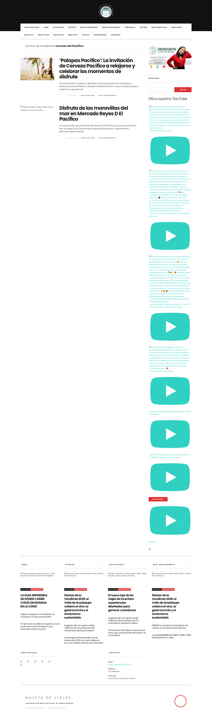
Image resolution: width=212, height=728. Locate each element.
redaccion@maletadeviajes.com (120, 664)
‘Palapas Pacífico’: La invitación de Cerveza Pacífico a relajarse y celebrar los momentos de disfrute (97, 68)
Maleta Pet (73, 35)
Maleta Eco (58, 35)
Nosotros (115, 35)
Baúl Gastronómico (111, 27)
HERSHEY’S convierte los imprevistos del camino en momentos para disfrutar (170, 626)
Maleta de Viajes (88, 95)
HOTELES (85, 35)
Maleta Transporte (89, 27)
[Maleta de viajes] (106, 11)
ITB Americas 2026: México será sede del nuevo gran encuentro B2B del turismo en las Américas (127, 633)
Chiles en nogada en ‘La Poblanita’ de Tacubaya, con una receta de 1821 (37, 615)
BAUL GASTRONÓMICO (107, 95)
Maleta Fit (29, 35)
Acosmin (63, 707)
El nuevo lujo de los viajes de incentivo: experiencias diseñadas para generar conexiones (122, 602)
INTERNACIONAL (100, 35)
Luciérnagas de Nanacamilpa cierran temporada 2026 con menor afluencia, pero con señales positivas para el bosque (83, 640)
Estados (72, 27)
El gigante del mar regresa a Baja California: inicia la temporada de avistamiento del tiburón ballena (79, 628)
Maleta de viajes (31, 27)
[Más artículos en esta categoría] (57, 565)
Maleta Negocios (159, 27)
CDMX (46, 27)
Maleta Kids (176, 27)
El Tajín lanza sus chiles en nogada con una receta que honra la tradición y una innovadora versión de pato (40, 626)
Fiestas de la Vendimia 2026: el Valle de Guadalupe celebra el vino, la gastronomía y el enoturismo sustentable (77, 606)
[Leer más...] (62, 95)
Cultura (143, 27)
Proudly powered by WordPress (35, 707)
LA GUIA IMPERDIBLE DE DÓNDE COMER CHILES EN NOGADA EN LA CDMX (33, 600)
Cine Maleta (130, 27)
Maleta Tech (43, 35)
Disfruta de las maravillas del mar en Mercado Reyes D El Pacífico (93, 113)
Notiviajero (58, 27)
